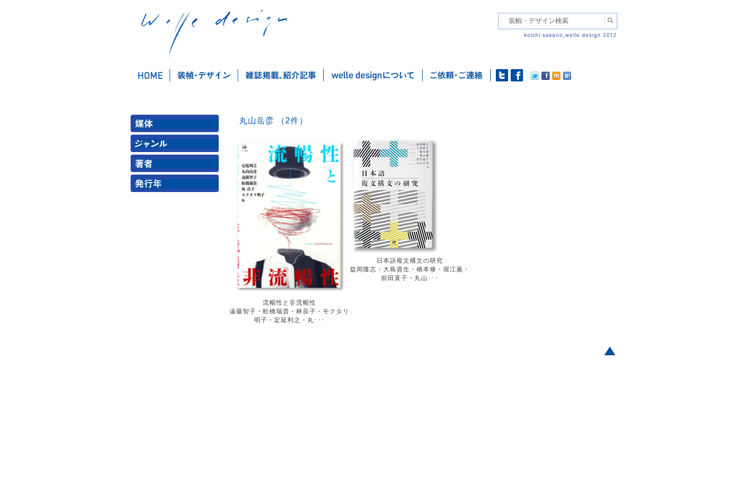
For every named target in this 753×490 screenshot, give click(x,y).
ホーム (150, 75)
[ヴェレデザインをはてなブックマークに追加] (567, 77)
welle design (214, 34)
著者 (177, 165)
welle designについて (373, 75)
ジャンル (177, 145)
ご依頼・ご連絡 (457, 75)
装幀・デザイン (204, 75)
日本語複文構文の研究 (409, 260)
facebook (517, 75)
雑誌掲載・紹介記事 (281, 75)
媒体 (177, 125)
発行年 (177, 185)
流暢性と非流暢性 (289, 302)
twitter (502, 75)
